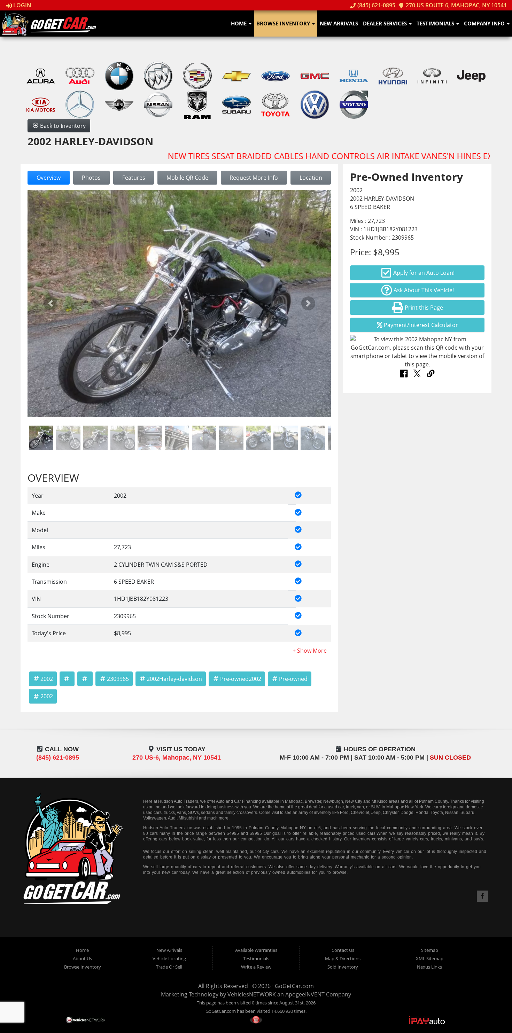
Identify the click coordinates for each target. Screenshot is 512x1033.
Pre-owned (293, 679)
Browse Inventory (283, 23)
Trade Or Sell (169, 967)
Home (239, 23)
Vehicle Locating (169, 958)
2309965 (118, 679)
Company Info (485, 23)
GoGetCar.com (294, 986)
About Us (82, 958)
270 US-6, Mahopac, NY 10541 (176, 757)
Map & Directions (342, 958)
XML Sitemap (429, 958)
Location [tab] (311, 177)
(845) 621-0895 (375, 5)
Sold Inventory (342, 967)
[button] (50, 303)
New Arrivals (339, 23)
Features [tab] (133, 177)
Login (21, 5)
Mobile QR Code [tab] (187, 177)
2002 (46, 679)
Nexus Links (429, 967)
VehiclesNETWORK (251, 994)
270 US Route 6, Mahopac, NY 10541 (455, 5)
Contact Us (343, 950)
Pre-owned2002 (240, 679)
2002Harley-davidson (174, 679)
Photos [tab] (91, 177)
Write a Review (256, 967)
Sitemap (429, 950)
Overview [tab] (49, 177)
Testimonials (436, 23)
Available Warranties (256, 950)
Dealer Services (385, 23)
